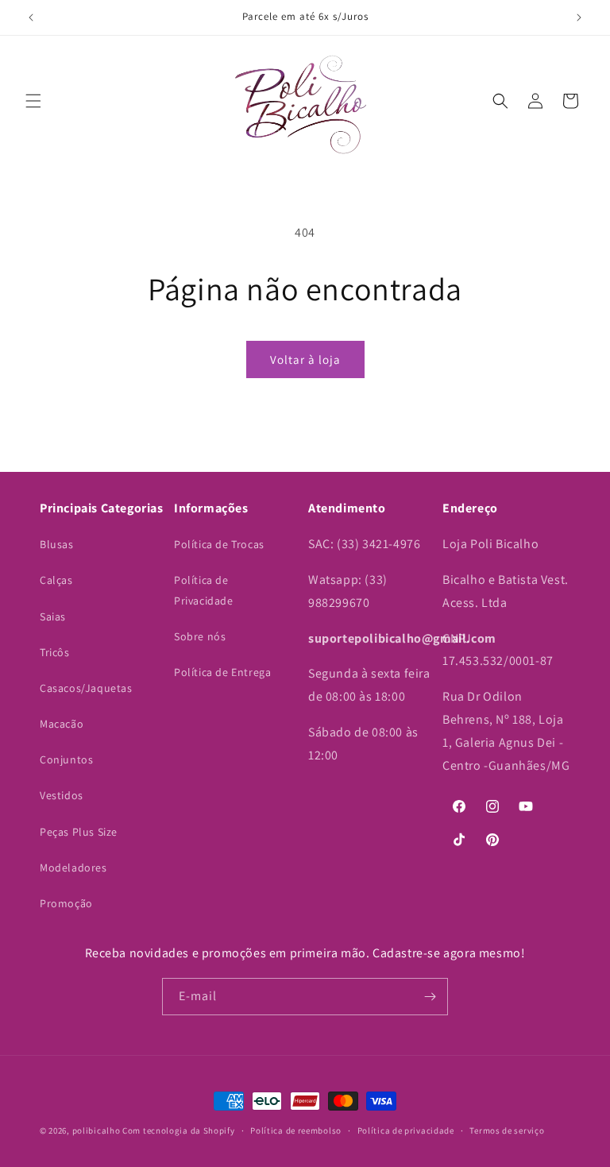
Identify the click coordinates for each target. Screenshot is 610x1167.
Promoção (66, 903)
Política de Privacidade (204, 590)
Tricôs (55, 652)
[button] (33, 100)
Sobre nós (200, 636)
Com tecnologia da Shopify (178, 1130)
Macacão (61, 724)
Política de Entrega (222, 672)
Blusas (57, 544)
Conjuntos (66, 759)
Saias (53, 616)
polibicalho (96, 1130)
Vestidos (61, 795)
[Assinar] (429, 996)
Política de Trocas (219, 544)
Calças (56, 580)
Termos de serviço (506, 1130)
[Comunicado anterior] (31, 17)
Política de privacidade (405, 1130)
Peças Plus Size (79, 832)
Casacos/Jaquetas (86, 688)
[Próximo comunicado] (579, 17)
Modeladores (73, 867)
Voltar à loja (305, 359)
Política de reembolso (296, 1130)
